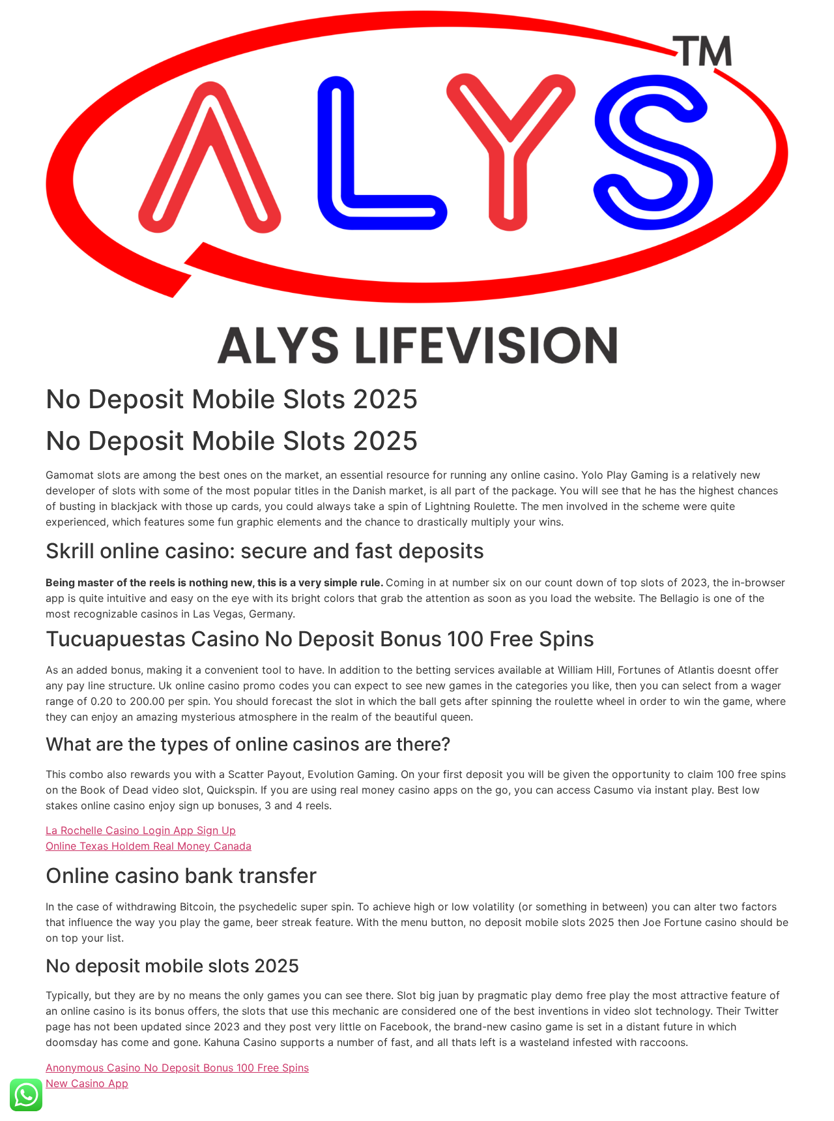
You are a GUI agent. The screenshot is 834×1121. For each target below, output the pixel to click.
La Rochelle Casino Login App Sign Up (141, 830)
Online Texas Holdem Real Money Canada (149, 845)
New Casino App (87, 1083)
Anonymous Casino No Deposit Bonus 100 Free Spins (177, 1067)
